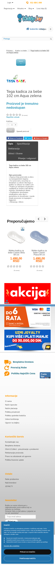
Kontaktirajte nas (12, 442)
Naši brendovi (10, 483)
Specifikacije (23, 144)
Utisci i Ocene (15, 153)
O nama (8, 401)
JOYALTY (9, 486)
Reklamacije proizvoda (14, 453)
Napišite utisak (12, 117)
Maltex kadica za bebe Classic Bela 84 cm (16, 252)
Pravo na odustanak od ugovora (18, 456)
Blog (30, 8)
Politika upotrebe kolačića (15, 415)
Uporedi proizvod (22, 131)
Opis (10, 144)
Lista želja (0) (42, 8)
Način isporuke (11, 405)
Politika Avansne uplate (14, 460)
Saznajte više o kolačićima (11, 546)
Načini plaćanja (11, 408)
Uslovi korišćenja (12, 419)
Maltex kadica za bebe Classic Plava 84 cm (39, 252)
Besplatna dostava (12, 445)
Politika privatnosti (12, 412)
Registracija (8, 8)
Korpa (45, 29)
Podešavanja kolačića (28, 558)
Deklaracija (14, 148)
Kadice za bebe (21, 51)
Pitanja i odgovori (27, 158)
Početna (9, 51)
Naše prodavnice (12, 479)
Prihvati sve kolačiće (27, 552)
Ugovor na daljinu (12, 423)
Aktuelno (20, 8)
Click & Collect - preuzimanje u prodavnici (22, 449)
